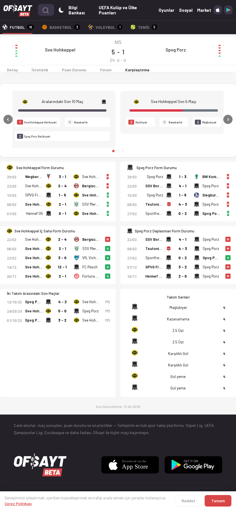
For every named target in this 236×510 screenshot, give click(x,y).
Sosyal (186, 10)
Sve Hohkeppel (60, 49)
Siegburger (212, 195)
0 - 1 (62, 213)
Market (204, 10)
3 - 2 (182, 267)
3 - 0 (62, 257)
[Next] (215, 119)
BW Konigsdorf (215, 176)
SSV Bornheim (157, 186)
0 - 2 (182, 213)
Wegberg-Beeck (39, 176)
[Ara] (46, 10)
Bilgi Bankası (76, 10)
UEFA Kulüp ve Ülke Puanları (118, 10)
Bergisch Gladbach (98, 186)
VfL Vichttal (91, 257)
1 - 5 (62, 195)
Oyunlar (166, 10)
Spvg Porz (175, 49)
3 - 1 (62, 176)
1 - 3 (182, 176)
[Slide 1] (113, 151)
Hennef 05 (34, 213)
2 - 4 (62, 186)
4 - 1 (182, 186)
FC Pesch (90, 267)
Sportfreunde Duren (161, 213)
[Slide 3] (122, 151)
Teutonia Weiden (159, 204)
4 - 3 (182, 204)
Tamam (218, 500)
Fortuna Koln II (94, 276)
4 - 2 (62, 301)
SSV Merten (91, 204)
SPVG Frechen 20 (39, 195)
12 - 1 (62, 267)
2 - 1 (62, 204)
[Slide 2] (118, 151)
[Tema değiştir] (61, 10)
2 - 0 (182, 276)
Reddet (188, 500)
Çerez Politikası (18, 503)
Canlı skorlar (25, 425)
